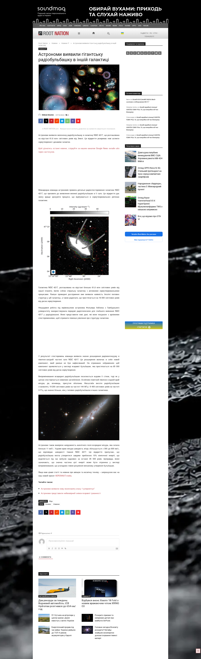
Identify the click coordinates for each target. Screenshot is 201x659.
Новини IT (65, 43)
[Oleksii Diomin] (39, 115)
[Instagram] (149, 53)
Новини (54, 43)
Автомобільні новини (47, 596)
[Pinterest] (51, 121)
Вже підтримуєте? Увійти (143, 240)
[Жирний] (49, 548)
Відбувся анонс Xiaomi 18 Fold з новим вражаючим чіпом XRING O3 (100, 603)
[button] (108, 33)
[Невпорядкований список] (58, 548)
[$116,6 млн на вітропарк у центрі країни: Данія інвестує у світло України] (44, 618)
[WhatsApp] (67, 121)
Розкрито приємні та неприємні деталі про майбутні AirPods (104, 618)
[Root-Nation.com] (53, 33)
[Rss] (127, 53)
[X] (46, 121)
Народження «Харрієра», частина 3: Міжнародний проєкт (149, 186)
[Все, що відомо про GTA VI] (130, 220)
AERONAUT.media (63, 475)
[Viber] (72, 121)
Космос (48, 504)
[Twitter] (131, 53)
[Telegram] (62, 121)
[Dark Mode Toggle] (198, 651)
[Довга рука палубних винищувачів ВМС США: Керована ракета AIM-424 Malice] (130, 156)
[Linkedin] (142, 53)
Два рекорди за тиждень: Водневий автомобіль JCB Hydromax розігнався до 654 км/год (57, 605)
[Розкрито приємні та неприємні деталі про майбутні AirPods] (87, 618)
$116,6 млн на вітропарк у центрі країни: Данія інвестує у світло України (63, 618)
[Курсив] (52, 548)
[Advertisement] (78, 170)
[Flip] (78, 121)
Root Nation (43, 43)
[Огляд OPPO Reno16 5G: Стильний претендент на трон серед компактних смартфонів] (130, 172)
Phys (51, 501)
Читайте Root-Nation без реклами (143, 234)
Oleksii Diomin (48, 115)
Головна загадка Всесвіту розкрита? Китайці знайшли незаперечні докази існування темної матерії (106, 632)
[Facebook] (40, 121)
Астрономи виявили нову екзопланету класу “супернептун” (68, 488)
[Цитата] (62, 548)
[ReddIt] (56, 121)
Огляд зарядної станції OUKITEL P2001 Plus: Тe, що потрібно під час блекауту (142, 109)
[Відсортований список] (55, 548)
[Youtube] (156, 53)
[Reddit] (145, 53)
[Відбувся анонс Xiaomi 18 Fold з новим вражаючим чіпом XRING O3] (100, 588)
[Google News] (159, 53)
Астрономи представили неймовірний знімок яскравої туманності (71, 493)
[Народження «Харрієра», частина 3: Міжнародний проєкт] (130, 187)
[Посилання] (65, 548)
